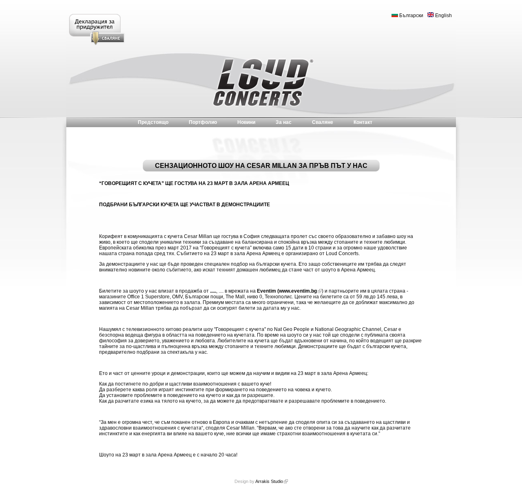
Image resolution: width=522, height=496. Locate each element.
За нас (284, 122)
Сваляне (322, 122)
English (443, 15)
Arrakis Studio (269, 481)
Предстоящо (153, 122)
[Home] (261, 83)
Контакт (363, 122)
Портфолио (203, 122)
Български (410, 15)
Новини (246, 122)
